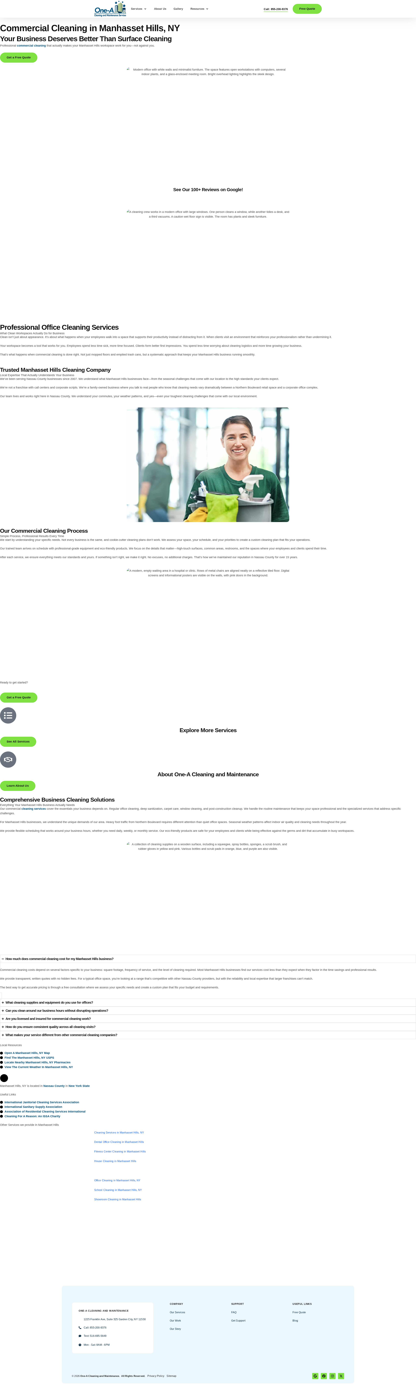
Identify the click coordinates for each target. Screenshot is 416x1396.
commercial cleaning (31, 45)
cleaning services (33, 808)
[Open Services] (145, 8)
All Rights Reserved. (133, 1376)
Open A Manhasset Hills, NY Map (27, 1053)
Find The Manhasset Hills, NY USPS (29, 1057)
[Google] (315, 1376)
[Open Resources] (207, 8)
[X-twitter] (341, 1376)
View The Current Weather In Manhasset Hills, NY (39, 1067)
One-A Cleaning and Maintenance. (100, 1376)
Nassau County (54, 1086)
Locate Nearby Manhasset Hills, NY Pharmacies (38, 1062)
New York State (79, 1086)
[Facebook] (324, 1376)
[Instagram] (332, 1376)
